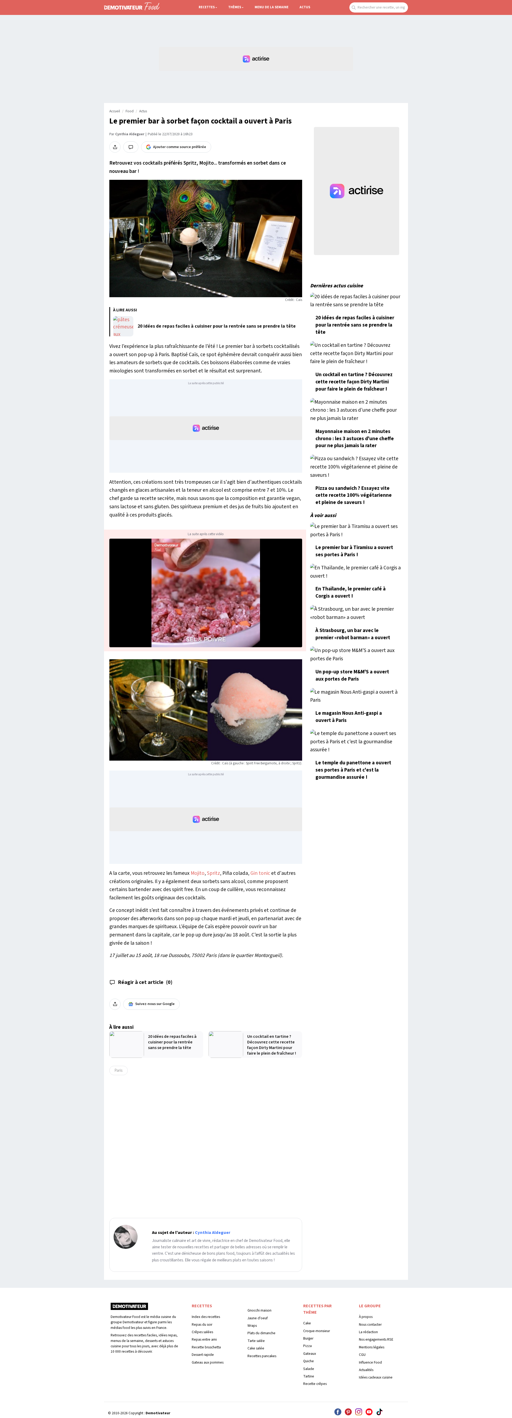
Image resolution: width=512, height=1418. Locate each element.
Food (130, 111)
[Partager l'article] (115, 147)
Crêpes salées (202, 1331)
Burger (308, 1338)
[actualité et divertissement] (129, 1308)
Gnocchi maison (259, 1310)
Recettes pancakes (261, 1356)
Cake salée (255, 1348)
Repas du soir (202, 1324)
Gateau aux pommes (207, 1362)
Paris (118, 1070)
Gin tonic (260, 873)
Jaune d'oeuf (257, 1318)
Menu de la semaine (272, 7)
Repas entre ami (204, 1339)
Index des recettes (206, 1316)
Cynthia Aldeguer (129, 134)
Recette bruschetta (206, 1347)
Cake (307, 1323)
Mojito (198, 873)
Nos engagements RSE (376, 1339)
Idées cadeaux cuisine (376, 1377)
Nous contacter (370, 1324)
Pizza (307, 1345)
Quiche (308, 1361)
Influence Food (370, 1362)
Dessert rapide (203, 1354)
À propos (366, 1316)
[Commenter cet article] (130, 147)
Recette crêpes (315, 1383)
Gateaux (309, 1353)
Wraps (252, 1325)
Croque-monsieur (316, 1330)
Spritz (213, 873)
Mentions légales (371, 1347)
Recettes (207, 7)
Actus (304, 7)
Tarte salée (256, 1340)
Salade (308, 1368)
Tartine (308, 1376)
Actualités (366, 1369)
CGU (362, 1354)
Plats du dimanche (261, 1333)
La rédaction (368, 1331)
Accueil (114, 111)
